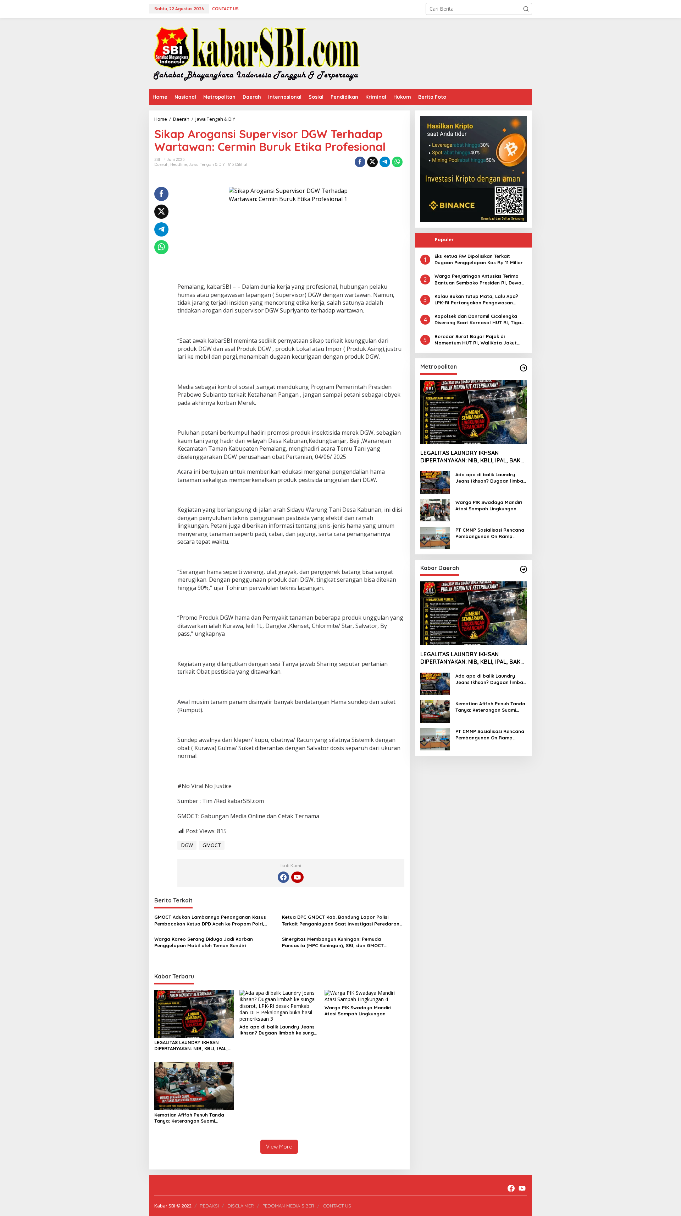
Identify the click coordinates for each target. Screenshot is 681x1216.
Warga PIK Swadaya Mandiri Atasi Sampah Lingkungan (358, 1010)
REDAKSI (209, 1206)
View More (279, 1146)
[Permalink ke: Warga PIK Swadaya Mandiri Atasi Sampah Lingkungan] (364, 995)
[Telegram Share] (385, 162)
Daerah (161, 164)
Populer (444, 239)
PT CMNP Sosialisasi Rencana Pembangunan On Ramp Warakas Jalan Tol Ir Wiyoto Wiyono (489, 533)
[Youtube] (297, 877)
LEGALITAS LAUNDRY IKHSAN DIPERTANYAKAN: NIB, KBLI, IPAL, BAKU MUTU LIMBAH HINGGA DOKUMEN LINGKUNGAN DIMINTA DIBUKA (191, 1045)
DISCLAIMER (240, 1206)
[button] (526, 9)
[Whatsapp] (397, 162)
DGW (187, 845)
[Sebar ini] (360, 162)
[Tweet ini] (372, 162)
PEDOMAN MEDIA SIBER (288, 1206)
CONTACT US (337, 1206)
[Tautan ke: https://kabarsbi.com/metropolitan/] (523, 368)
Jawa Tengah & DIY (207, 164)
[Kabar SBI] (256, 52)
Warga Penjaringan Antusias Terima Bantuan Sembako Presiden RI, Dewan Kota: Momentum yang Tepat (479, 279)
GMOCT (212, 845)
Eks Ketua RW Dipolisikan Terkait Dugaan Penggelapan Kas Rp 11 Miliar (478, 259)
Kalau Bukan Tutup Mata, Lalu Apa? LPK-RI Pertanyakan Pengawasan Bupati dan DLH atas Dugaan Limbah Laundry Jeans (478, 299)
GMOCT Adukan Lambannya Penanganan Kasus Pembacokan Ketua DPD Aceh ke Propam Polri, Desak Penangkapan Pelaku (210, 920)
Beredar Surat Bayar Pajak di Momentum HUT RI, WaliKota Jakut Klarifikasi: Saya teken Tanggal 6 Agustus (475, 339)
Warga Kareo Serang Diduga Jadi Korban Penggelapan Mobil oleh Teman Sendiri (203, 942)
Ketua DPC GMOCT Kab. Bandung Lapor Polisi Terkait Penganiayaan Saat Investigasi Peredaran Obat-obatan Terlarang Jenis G (340, 920)
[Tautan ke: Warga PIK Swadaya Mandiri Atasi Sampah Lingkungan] (435, 509)
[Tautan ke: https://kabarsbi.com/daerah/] (523, 569)
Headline (178, 164)
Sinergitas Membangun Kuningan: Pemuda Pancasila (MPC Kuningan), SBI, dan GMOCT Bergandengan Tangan (333, 942)
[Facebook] (283, 877)
